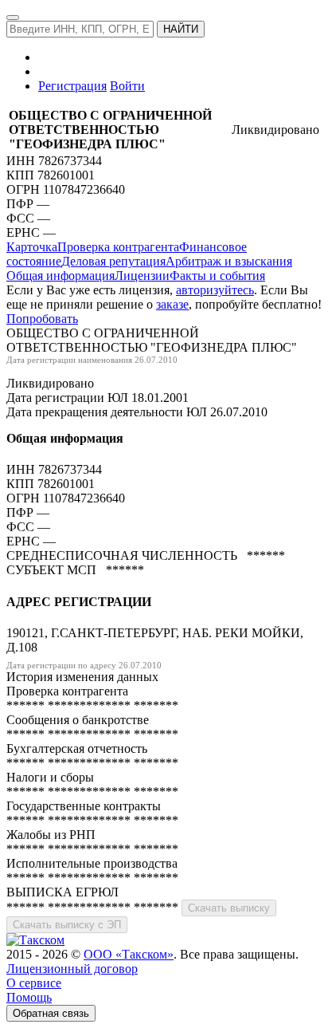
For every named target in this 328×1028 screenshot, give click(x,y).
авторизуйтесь (215, 290)
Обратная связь (51, 1013)
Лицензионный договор (72, 968)
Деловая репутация (113, 261)
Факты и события (217, 275)
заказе (172, 304)
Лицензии (142, 275)
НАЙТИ (180, 29)
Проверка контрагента (118, 247)
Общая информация (60, 275)
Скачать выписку (229, 908)
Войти (127, 86)
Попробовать (42, 318)
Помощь (29, 997)
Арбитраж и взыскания (229, 261)
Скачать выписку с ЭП (67, 925)
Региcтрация (72, 86)
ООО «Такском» (129, 954)
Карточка (31, 247)
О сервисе (33, 983)
